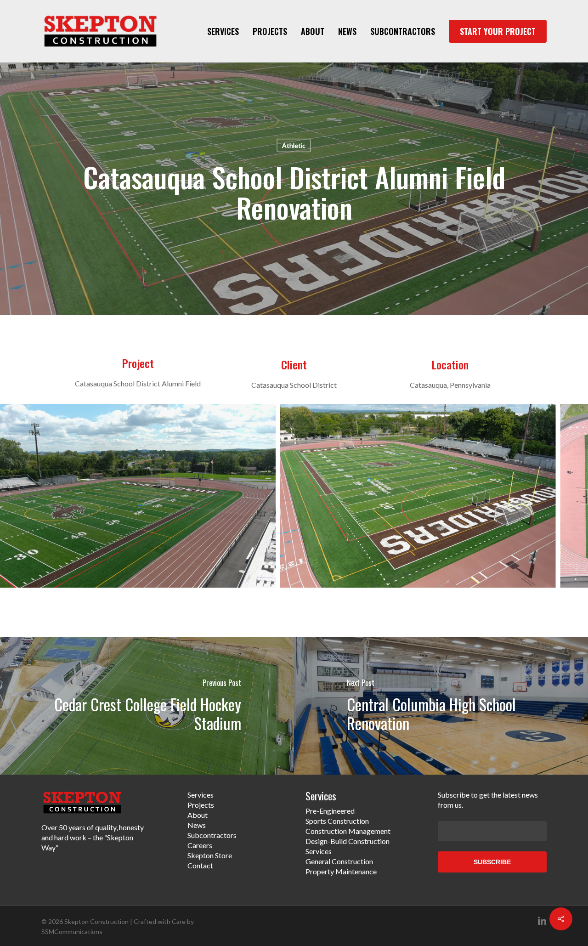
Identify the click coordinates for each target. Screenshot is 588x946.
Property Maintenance (341, 871)
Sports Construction (337, 820)
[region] (294, 496)
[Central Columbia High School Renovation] (441, 706)
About (197, 814)
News (196, 825)
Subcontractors (212, 835)
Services (200, 794)
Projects (200, 804)
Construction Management (347, 831)
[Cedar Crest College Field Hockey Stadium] (147, 706)
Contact (200, 865)
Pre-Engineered (330, 810)
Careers (199, 845)
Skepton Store (209, 855)
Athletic (293, 145)
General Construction (339, 861)
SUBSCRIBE (492, 862)
